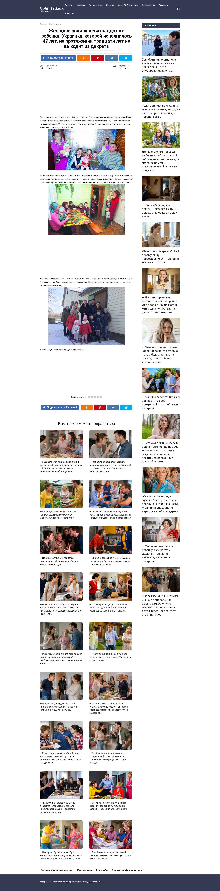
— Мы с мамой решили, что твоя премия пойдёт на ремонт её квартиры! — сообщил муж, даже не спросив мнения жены (61, 659)
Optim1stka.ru (52, 8)
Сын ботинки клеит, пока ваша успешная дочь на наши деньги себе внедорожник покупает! (159, 65)
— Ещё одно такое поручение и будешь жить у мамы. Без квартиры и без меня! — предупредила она (109, 561)
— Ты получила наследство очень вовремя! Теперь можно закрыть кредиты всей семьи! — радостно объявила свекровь (57, 807)
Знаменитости (148, 5)
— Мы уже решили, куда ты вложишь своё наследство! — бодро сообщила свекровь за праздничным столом (108, 607)
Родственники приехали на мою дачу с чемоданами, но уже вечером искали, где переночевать (161, 111)
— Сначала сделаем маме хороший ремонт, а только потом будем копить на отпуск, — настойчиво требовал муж (160, 354)
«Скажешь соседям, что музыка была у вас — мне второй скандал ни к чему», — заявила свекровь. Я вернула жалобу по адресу (160, 504)
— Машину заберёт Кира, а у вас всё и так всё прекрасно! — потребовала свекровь (161, 402)
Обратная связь (84, 870)
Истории (110, 5)
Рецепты (69, 5)
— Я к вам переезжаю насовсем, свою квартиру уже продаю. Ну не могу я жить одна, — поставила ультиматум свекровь (159, 305)
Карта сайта (102, 870)
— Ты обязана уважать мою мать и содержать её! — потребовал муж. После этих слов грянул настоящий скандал (108, 758)
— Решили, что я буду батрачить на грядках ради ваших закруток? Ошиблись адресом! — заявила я (58, 514)
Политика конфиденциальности (128, 870)
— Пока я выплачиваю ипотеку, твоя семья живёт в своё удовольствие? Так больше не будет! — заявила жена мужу (110, 514)
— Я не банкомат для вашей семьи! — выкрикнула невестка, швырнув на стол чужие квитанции (110, 855)
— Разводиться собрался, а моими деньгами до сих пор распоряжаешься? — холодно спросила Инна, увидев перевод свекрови (110, 467)
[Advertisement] (86, 94)
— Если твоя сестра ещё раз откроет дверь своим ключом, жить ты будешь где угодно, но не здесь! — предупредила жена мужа (61, 609)
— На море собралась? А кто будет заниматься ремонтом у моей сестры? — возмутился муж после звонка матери (61, 855)
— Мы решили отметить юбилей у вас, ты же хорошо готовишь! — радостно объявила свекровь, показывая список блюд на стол (61, 758)
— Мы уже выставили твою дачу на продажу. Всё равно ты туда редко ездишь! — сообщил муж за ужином (108, 805)
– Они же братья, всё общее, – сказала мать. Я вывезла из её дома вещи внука (159, 211)
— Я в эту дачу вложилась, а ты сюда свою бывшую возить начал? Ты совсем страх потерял (110, 657)
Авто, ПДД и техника (128, 5)
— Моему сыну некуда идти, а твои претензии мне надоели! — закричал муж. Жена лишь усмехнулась (59, 706)
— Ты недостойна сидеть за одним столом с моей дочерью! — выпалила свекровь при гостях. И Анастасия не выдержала (108, 708)
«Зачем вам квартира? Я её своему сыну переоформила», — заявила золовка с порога (160, 257)
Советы (81, 5)
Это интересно (95, 5)
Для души (69, 13)
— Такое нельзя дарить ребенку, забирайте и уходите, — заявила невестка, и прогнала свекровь (157, 554)
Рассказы (163, 5)
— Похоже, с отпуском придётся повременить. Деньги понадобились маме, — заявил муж (59, 561)
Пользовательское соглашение (57, 870)
